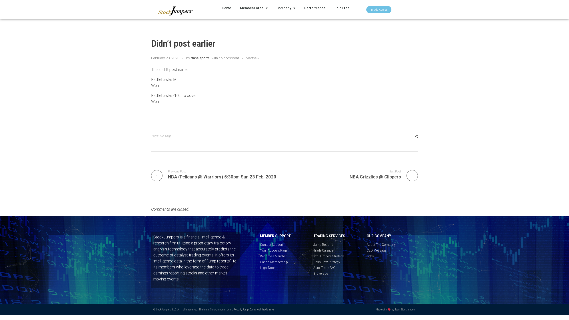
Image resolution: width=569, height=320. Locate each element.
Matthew (252, 58)
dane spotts (200, 58)
